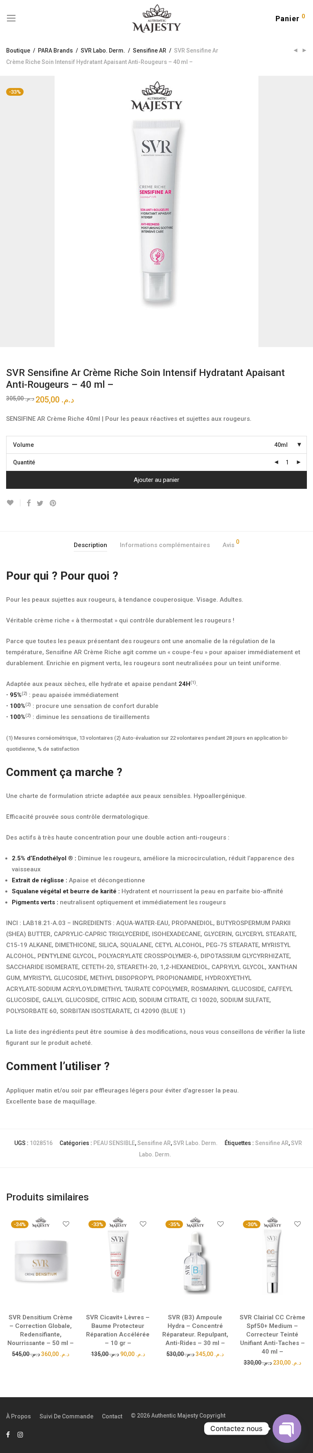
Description (90, 545)
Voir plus (41, 1353)
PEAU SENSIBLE (114, 1143)
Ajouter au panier (156, 480)
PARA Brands (55, 50)
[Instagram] (20, 1434)
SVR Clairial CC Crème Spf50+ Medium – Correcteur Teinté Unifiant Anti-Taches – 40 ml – (272, 1334)
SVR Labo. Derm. (103, 50)
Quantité (24, 462)
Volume (23, 445)
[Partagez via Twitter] (40, 503)
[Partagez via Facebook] (28, 503)
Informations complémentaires (165, 545)
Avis (231, 544)
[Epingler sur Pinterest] (53, 503)
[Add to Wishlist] (13, 502)
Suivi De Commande (66, 1416)
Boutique (18, 50)
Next (305, 211)
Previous (7, 211)
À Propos (18, 1416)
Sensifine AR (149, 50)
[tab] (90, 545)
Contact (112, 1416)
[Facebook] (8, 1434)
